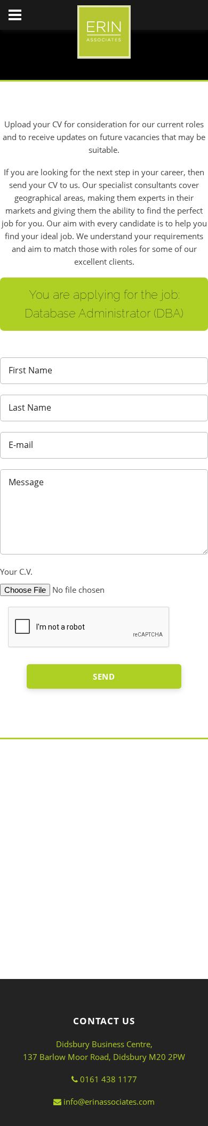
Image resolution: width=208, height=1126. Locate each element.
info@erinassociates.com (108, 1101)
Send (104, 676)
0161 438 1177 (107, 1079)
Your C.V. (16, 571)
